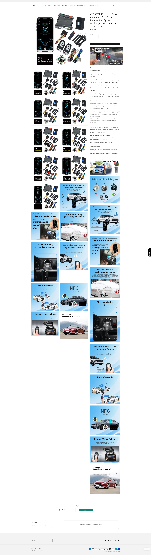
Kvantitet (91, 34)
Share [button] (93, 498)
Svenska (41, 550)
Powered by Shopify (117, 551)
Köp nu (105, 44)
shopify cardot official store (110, 551)
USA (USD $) (34, 550)
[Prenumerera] (51, 540)
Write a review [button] (86, 510)
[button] (114, 5)
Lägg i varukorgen (105, 40)
